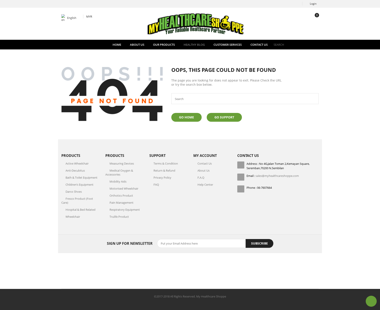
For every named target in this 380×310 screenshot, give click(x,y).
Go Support (224, 117)
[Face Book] (161, 272)
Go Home (186, 117)
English (71, 18)
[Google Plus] (190, 272)
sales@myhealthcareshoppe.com (277, 176)
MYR (89, 16)
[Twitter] (175, 272)
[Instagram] (204, 272)
